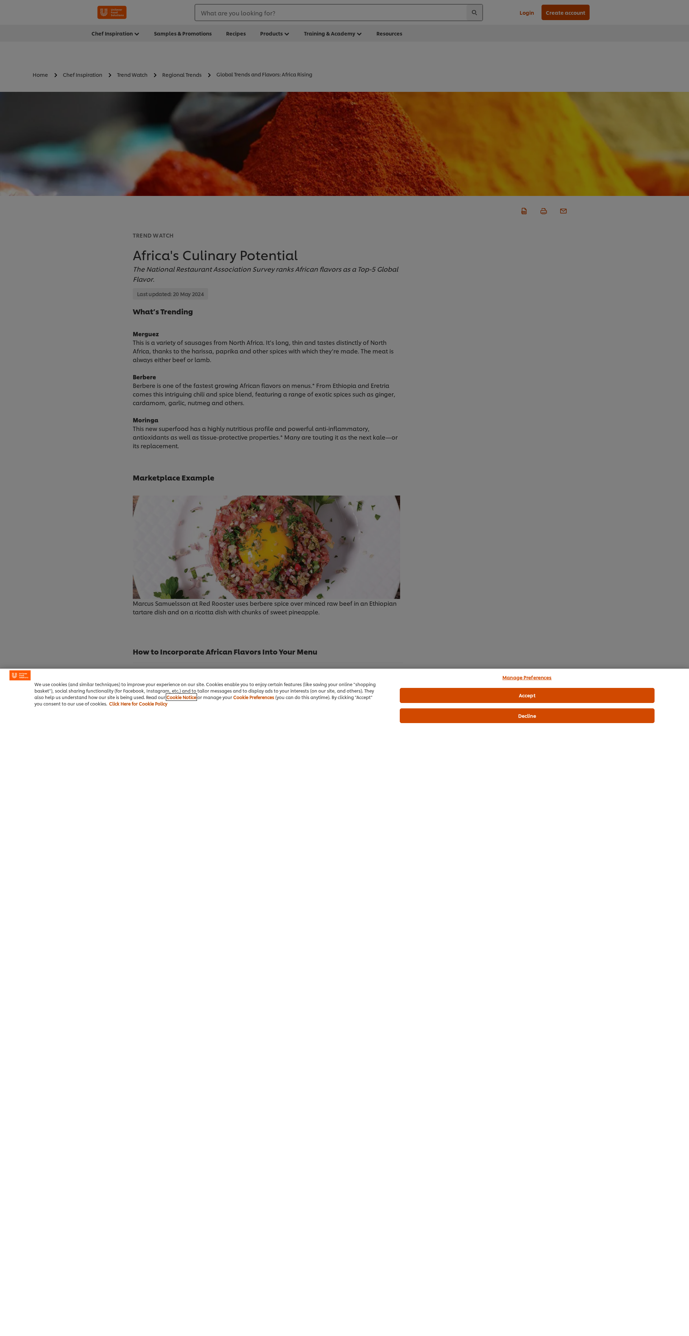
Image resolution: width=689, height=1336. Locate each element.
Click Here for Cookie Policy (138, 703)
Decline (527, 715)
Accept (527, 695)
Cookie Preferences (253, 697)
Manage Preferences (527, 677)
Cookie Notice (181, 697)
